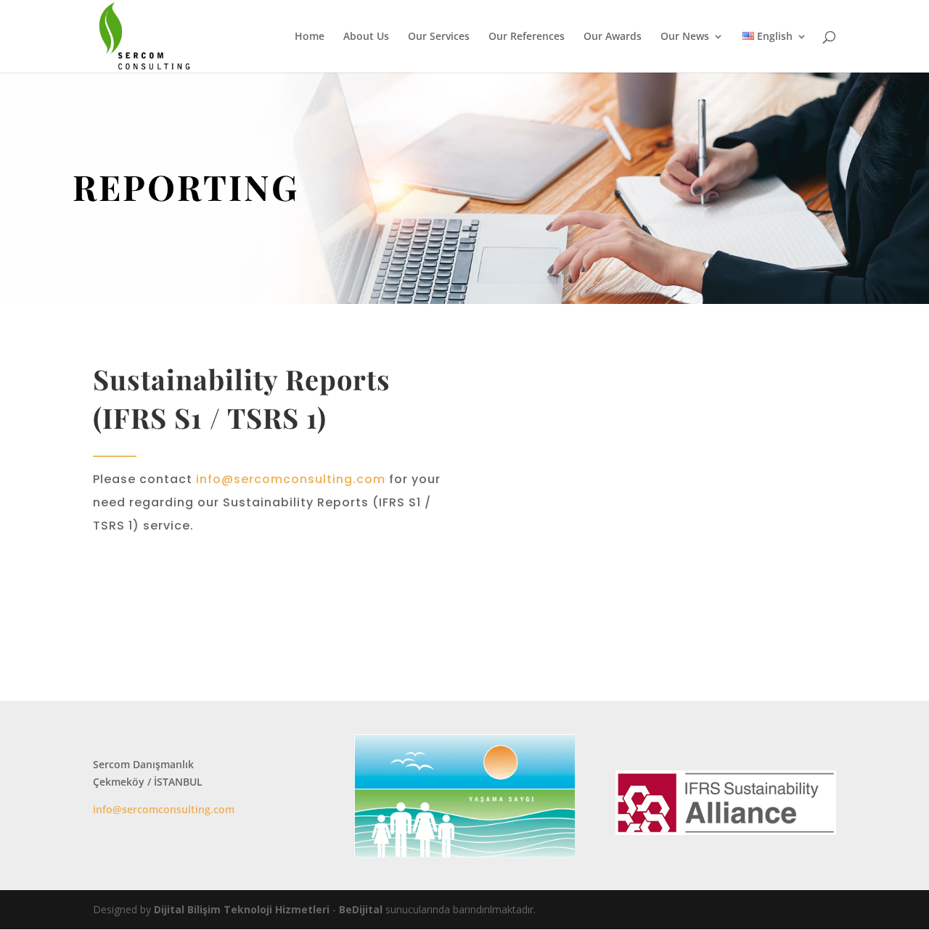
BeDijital (360, 909)
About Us (366, 37)
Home (309, 37)
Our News (684, 37)
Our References (526, 37)
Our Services (439, 37)
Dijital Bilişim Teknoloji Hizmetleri (242, 909)
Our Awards (613, 37)
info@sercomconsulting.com (292, 479)
